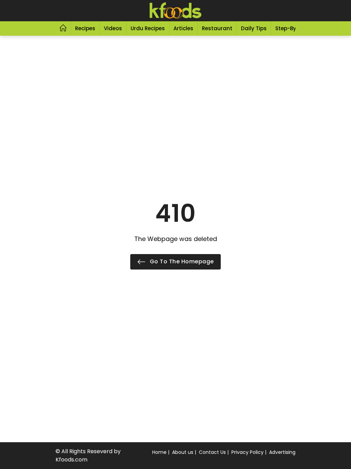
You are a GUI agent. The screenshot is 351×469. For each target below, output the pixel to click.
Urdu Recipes (148, 28)
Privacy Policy (247, 452)
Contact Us (212, 452)
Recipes (85, 28)
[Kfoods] (175, 10)
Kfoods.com (71, 460)
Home (159, 452)
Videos (113, 28)
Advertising (282, 452)
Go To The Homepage (181, 261)
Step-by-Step (293, 28)
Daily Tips (254, 28)
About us (182, 452)
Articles (183, 28)
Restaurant (217, 28)
